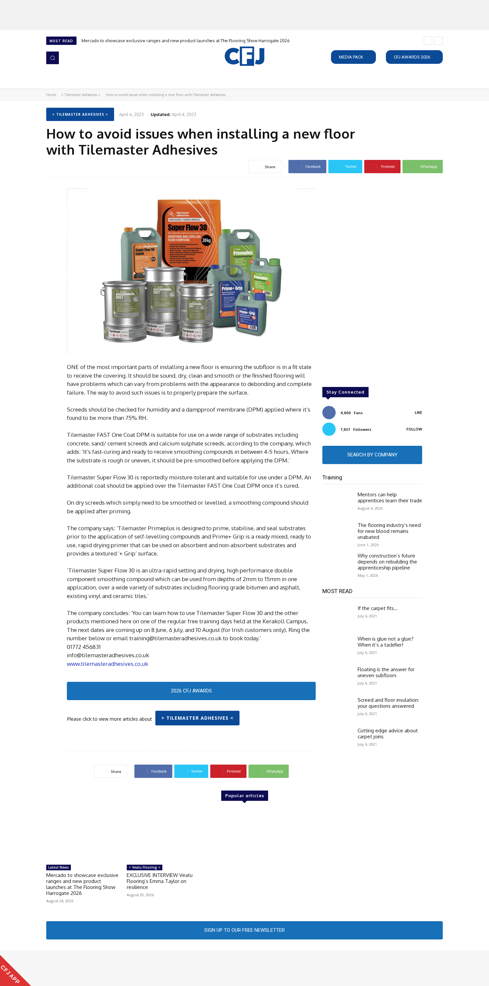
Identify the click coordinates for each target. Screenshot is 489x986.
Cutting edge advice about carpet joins (388, 733)
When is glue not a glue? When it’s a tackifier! (385, 642)
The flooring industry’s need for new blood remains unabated (389, 531)
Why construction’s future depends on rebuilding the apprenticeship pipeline (387, 562)
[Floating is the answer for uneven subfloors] (337, 678)
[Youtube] (88, 968)
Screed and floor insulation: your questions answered (388, 703)
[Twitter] (78, 968)
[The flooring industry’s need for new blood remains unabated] (337, 534)
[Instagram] (60, 968)
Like (418, 412)
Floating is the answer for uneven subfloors (386, 672)
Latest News (58, 867)
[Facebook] (51, 968)
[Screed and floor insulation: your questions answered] (337, 709)
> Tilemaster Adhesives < (80, 94)
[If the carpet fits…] (337, 617)
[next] (438, 41)
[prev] (428, 41)
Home (51, 94)
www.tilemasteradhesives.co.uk (107, 663)
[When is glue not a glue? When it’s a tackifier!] (337, 648)
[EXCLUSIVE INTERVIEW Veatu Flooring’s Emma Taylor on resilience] (164, 835)
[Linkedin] (69, 968)
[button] (52, 58)
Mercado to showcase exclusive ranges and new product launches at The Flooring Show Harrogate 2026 (186, 40)
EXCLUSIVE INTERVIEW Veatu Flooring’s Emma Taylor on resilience (160, 881)
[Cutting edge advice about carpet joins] (337, 740)
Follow (414, 429)
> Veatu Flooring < (144, 867)
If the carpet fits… (378, 608)
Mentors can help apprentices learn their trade (390, 497)
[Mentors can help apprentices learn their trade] (337, 504)
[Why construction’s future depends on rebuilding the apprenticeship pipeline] (337, 565)
